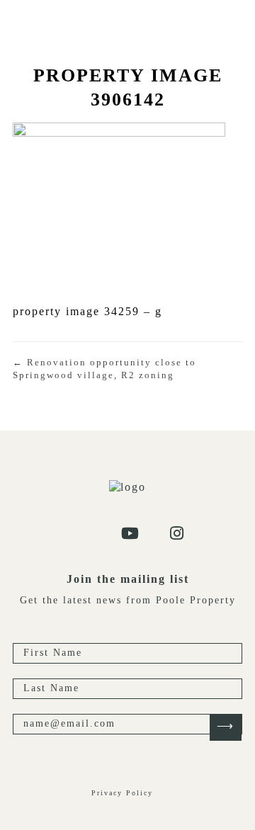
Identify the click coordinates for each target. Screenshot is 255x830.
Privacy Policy (122, 793)
